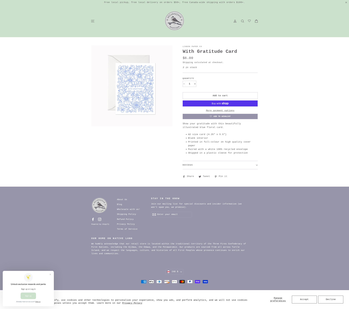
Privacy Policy (132, 303)
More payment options (220, 110)
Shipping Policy (126, 214)
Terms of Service (127, 229)
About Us (122, 199)
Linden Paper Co (192, 47)
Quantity (188, 78)
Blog (119, 204)
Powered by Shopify (100, 224)
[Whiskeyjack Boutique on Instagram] (99, 219)
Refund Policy (125, 219)
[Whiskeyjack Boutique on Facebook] (93, 219)
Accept (304, 299)
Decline (331, 299)
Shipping (188, 62)
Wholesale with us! (128, 209)
